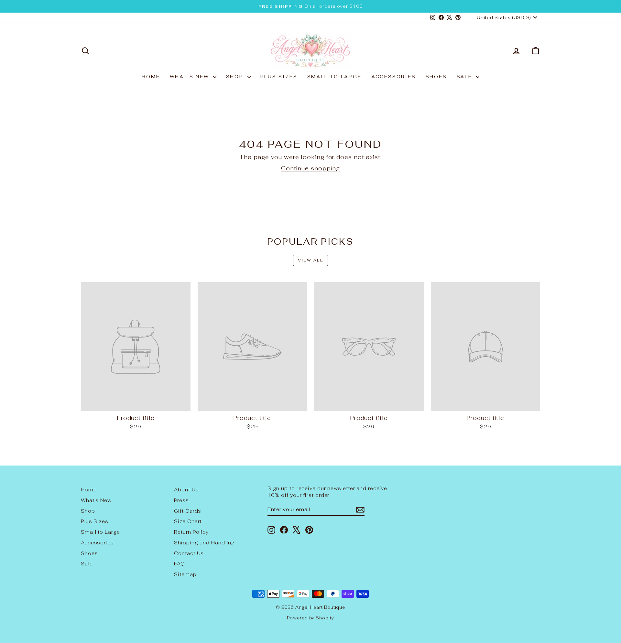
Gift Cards (187, 511)
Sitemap (185, 574)
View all (310, 260)
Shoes (436, 77)
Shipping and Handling (204, 543)
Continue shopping (310, 168)
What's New (191, 77)
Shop (236, 77)
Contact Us (189, 553)
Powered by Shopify (310, 618)
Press (181, 500)
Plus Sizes (279, 77)
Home (151, 77)
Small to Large (334, 77)
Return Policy (191, 532)
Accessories (393, 77)
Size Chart (188, 521)
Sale (465, 77)
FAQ (179, 564)
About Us (186, 490)
